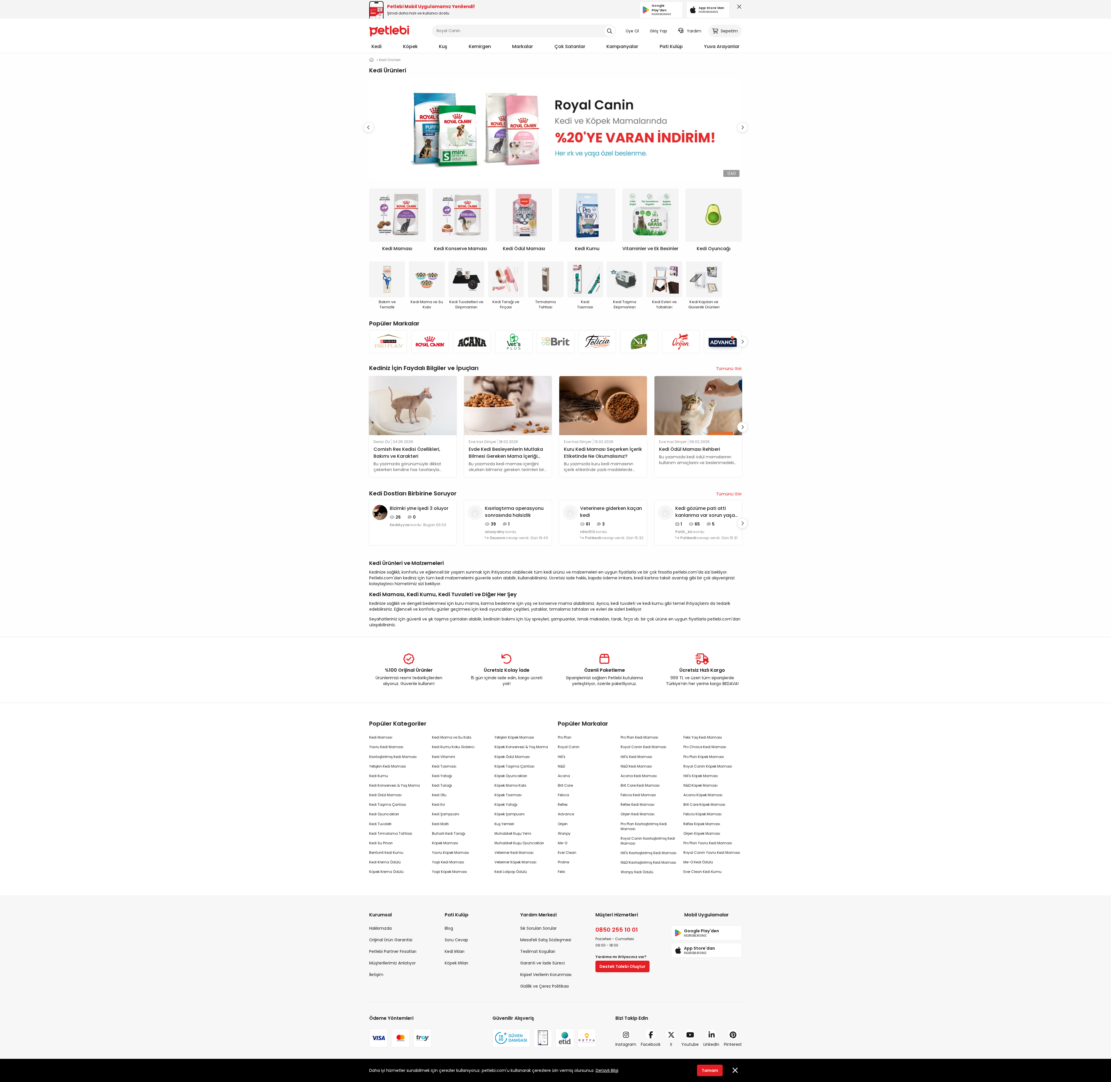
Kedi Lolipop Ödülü (510, 871)
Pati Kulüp (671, 46)
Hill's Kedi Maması (636, 756)
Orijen (563, 823)
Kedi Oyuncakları (384, 814)
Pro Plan (564, 737)
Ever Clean (567, 852)
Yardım (694, 31)
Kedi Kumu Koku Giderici (453, 746)
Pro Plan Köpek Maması (703, 756)
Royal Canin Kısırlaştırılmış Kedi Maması (648, 841)
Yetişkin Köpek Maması (514, 737)
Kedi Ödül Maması (385, 794)
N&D (561, 766)
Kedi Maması (380, 737)
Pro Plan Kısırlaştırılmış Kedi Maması (644, 826)
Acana (564, 775)
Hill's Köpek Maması (700, 775)
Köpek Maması (445, 843)
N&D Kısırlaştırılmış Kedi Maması (648, 862)
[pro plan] (388, 341)
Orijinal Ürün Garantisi (390, 940)
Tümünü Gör (729, 368)
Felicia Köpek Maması (702, 814)
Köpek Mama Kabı (510, 785)
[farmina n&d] (639, 341)
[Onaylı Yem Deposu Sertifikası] (543, 1038)
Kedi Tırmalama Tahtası (390, 833)
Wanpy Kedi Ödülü (637, 871)
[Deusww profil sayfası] (475, 512)
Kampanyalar (622, 46)
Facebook (651, 1044)
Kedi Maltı (440, 823)
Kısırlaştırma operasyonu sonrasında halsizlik (514, 512)
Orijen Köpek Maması (701, 833)
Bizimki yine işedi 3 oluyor (419, 508)
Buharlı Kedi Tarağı (448, 833)
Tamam (710, 1070)
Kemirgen (480, 46)
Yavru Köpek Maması (450, 852)
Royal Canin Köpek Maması (707, 766)
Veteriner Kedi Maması (514, 852)
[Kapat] (738, 8)
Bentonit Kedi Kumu (386, 852)
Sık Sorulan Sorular (538, 928)
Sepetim (729, 31)
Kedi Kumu (378, 775)
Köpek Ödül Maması (512, 756)
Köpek (410, 46)
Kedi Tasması (444, 766)
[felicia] (597, 341)
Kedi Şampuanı (445, 814)
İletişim (376, 974)
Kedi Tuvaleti (380, 823)
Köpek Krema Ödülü (386, 871)
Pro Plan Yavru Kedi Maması (707, 843)
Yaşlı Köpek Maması (449, 871)
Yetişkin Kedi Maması (387, 766)
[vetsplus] (513, 341)
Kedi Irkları (454, 951)
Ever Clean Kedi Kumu (702, 871)
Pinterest (733, 1044)
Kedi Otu (439, 794)
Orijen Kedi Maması (637, 814)
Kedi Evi (438, 804)
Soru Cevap (456, 940)
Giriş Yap (658, 31)
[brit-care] (555, 341)
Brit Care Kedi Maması (640, 785)
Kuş (443, 46)
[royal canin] (430, 341)
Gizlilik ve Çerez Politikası (544, 986)
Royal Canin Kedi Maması (643, 746)
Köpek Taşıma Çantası (514, 766)
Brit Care (565, 785)
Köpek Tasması (508, 794)
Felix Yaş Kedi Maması (702, 737)
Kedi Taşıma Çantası (387, 804)
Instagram (625, 1044)
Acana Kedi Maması (639, 775)
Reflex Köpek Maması (701, 823)
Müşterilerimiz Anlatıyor (392, 963)
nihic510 (587, 531)
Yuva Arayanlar (722, 46)
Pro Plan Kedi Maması (639, 737)
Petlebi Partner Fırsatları (392, 951)
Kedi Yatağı (442, 775)
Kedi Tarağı (442, 785)
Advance (566, 814)
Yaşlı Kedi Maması (448, 862)
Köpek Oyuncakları (510, 775)
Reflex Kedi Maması (637, 804)
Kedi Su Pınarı (381, 843)
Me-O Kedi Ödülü (698, 862)
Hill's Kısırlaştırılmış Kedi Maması (648, 852)
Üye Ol (632, 31)
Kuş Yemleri (504, 823)
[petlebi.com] (371, 59)
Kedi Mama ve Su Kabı (451, 737)
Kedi (376, 46)
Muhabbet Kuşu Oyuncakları (519, 843)
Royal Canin (569, 746)
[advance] (723, 341)
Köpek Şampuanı (509, 814)
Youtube (690, 1044)
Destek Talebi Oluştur (622, 966)
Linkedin (711, 1044)
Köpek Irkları (456, 963)
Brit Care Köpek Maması (704, 804)
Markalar (522, 46)
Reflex (563, 804)
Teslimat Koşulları (537, 951)
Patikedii (593, 538)
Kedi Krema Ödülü (385, 862)
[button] (742, 127)
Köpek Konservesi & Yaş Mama (521, 746)
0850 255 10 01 (616, 930)
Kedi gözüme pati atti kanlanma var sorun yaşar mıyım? (706, 512)
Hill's (561, 756)
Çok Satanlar (569, 46)
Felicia (563, 794)
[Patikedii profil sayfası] (570, 512)
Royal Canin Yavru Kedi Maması (711, 852)
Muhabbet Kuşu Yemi (512, 833)
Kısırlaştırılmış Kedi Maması (393, 756)
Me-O (562, 843)
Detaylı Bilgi (607, 1070)
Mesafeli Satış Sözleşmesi (545, 940)
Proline (563, 862)
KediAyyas (400, 525)
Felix (561, 871)
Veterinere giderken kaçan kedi (611, 512)
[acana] (472, 341)
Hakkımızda (380, 928)
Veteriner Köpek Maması (515, 862)
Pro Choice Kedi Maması (704, 746)
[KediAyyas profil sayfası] (379, 512)
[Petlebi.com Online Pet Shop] (389, 30)
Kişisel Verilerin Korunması (545, 974)
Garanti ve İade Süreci (542, 963)
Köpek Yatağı (505, 804)
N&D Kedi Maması (636, 766)
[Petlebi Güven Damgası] (511, 1038)
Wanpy (564, 833)
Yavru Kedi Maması (386, 746)
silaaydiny (495, 531)
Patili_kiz (684, 531)
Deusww (497, 538)
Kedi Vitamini (443, 756)
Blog (449, 928)
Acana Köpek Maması (702, 794)
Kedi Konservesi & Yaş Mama (394, 785)
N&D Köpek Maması (700, 785)
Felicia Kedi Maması (638, 794)
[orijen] (681, 341)
